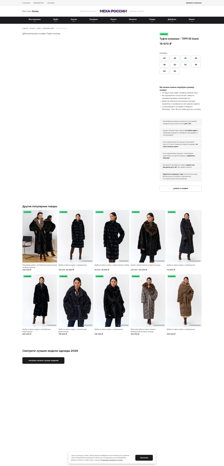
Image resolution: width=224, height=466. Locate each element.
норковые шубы (48, 28)
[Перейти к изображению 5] (157, 325)
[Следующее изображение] (53, 236)
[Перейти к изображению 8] (53, 325)
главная (25, 28)
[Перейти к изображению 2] (119, 325)
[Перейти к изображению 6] (158, 325)
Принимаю (144, 458)
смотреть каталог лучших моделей (43, 360)
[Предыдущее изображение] (25, 236)
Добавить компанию (194, 3)
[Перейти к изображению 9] (54, 325)
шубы (39, 28)
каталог (32, 28)
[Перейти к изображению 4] (121, 325)
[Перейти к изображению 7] (52, 325)
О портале (26, 3)
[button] (39, 240)
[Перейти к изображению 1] (47, 325)
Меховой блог (39, 3)
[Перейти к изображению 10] (55, 325)
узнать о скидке (180, 188)
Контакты (51, 3)
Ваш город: (27, 11)
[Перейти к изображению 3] (120, 325)
